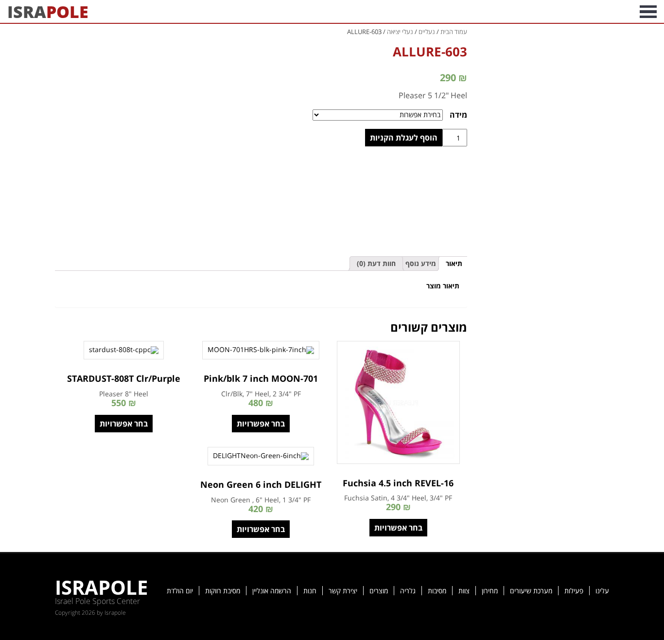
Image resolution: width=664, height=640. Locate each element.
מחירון (490, 590)
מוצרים (378, 590)
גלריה (408, 590)
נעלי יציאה (400, 31)
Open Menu (648, 11)
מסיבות (437, 590)
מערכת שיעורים (531, 590)
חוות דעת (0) (376, 263)
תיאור (454, 263)
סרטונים (546, 11)
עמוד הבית (453, 31)
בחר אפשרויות (398, 527)
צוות (464, 590)
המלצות (505, 11)
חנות (309, 590)
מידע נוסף (420, 263)
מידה (458, 114)
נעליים (427, 31)
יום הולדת (180, 590)
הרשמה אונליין (271, 590)
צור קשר (465, 11)
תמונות (585, 11)
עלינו (602, 590)
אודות (619, 11)
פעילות (573, 590)
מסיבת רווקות (222, 590)
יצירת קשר (343, 590)
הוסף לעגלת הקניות (403, 137)
